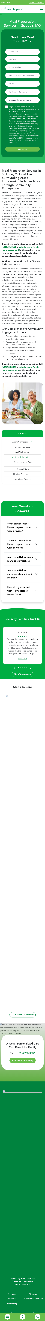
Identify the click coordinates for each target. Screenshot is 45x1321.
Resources (11, 1298)
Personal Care (22, 469)
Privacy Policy (26, 1285)
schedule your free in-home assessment (21, 248)
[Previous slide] (15, 668)
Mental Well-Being (21, 451)
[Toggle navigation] (41, 9)
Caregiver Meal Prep (23, 462)
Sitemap (17, 1285)
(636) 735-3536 (9, 247)
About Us (33, 1294)
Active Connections (20, 441)
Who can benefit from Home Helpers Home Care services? (19, 544)
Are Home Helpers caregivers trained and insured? (19, 574)
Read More (22, 658)
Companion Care (22, 446)
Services (12, 1294)
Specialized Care (20, 479)
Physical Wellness (20, 474)
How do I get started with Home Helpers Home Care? (18, 590)
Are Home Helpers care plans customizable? (20, 559)
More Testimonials (22, 674)
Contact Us (22, 149)
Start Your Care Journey (22, 1014)
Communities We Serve (33, 1298)
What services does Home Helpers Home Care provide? (18, 527)
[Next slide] (30, 668)
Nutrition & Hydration (21, 457)
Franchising (12, 1303)
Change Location (36, 2)
